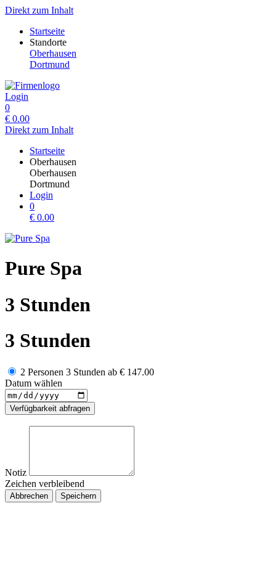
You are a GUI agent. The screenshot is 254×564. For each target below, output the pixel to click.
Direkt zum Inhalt (39, 10)
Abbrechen (29, 496)
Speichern (78, 496)
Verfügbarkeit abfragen (50, 408)
